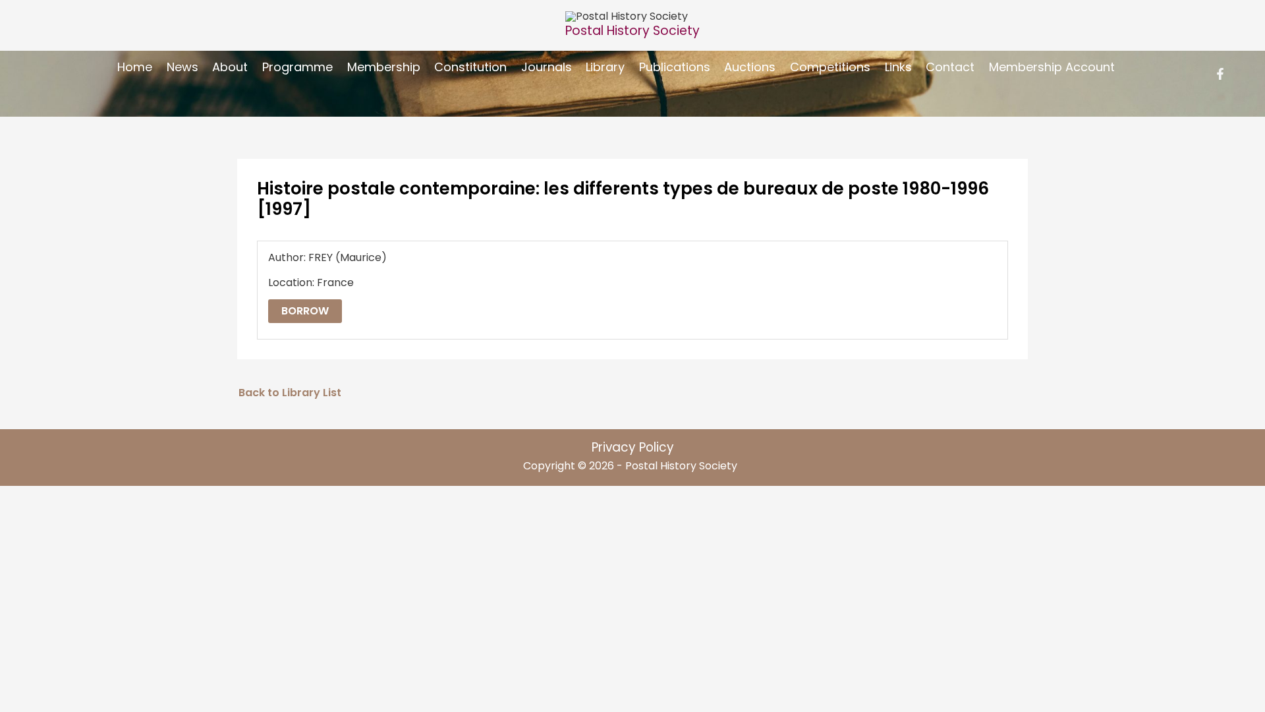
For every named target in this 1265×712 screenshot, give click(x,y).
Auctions (749, 67)
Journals (546, 67)
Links (898, 67)
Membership (383, 67)
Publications (674, 67)
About (230, 67)
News (182, 67)
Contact (950, 67)
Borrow (305, 310)
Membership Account (1052, 67)
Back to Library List (290, 392)
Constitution (470, 67)
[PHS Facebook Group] (1220, 74)
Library (605, 67)
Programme (297, 67)
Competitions (830, 67)
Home (134, 67)
